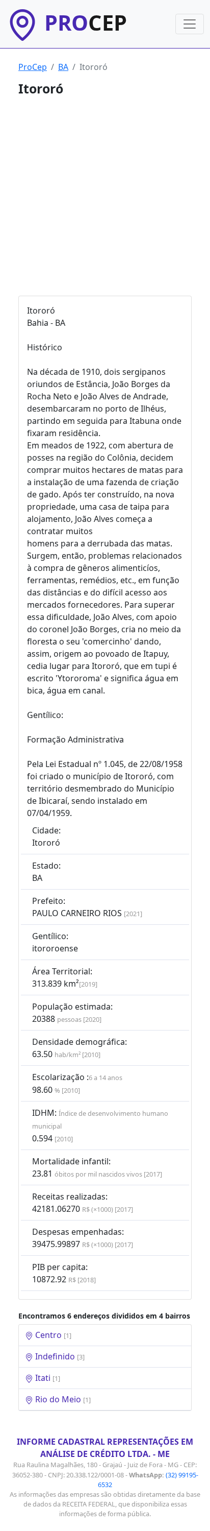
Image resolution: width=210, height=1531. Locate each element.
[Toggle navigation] (189, 24)
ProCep (32, 67)
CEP (85, 22)
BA (63, 67)
